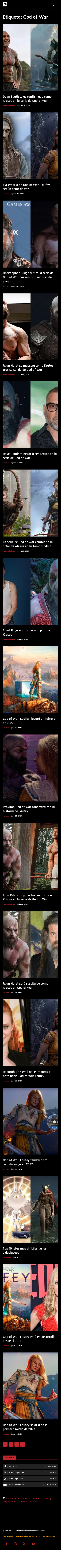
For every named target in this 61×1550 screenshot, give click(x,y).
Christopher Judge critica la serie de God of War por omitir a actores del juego (28, 277)
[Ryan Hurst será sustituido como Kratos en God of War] (30, 944)
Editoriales (7, 1257)
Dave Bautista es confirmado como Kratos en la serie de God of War (27, 98)
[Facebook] (6, 1544)
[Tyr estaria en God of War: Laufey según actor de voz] (30, 145)
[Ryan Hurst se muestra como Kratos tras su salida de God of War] (30, 326)
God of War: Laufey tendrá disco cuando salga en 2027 (25, 1162)
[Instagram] (15, 1544)
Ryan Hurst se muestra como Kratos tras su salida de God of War (28, 367)
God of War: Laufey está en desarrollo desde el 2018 (29, 1339)
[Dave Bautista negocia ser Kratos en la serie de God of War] (30, 414)
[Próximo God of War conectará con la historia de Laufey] (30, 767)
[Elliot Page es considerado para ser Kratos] (30, 591)
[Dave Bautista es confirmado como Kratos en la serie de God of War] (30, 57)
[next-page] (22, 1444)
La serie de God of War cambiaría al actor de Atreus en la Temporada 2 (28, 544)
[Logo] (5, 4)
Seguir (53, 1473)
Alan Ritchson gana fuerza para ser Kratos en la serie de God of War (27, 897)
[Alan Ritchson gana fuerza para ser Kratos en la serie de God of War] (30, 856)
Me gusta (52, 1467)
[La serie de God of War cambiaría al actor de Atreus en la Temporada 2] (30, 503)
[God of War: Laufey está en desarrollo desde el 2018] (30, 1297)
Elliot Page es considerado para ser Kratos (27, 632)
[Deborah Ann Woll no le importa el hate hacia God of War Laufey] (30, 1032)
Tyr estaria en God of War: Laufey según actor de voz (26, 187)
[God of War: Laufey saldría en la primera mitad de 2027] (30, 1385)
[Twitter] (24, 1544)
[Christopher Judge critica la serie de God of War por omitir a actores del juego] (30, 234)
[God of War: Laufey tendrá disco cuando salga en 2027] (30, 1121)
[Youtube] (33, 1544)
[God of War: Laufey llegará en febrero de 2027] (30, 679)
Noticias (6, 194)
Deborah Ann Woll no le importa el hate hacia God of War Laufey (27, 1074)
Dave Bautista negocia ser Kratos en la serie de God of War (30, 456)
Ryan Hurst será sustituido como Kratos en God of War (25, 985)
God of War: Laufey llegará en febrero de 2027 (29, 721)
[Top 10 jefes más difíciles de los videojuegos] (30, 1209)
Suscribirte (51, 1485)
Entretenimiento (9, 105)
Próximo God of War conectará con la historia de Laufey (29, 809)
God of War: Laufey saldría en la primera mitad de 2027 (25, 1427)
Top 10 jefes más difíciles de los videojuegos (25, 1250)
